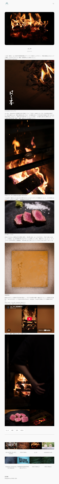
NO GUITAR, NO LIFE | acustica (11, 453)
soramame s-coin (48, 452)
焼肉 (17, 430)
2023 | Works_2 (35, 466)
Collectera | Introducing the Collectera (10, 467)
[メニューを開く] (53, 3)
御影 (12, 430)
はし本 (7, 430)
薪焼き (22, 430)
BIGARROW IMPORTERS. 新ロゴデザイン (23, 467)
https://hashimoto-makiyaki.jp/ (11, 59)
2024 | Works (23, 452)
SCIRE (6, 476)
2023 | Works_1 (48, 466)
